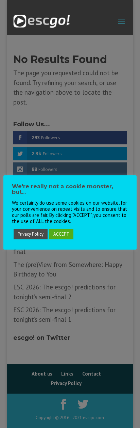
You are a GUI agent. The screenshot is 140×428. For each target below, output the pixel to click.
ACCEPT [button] (61, 234)
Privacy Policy (30, 234)
